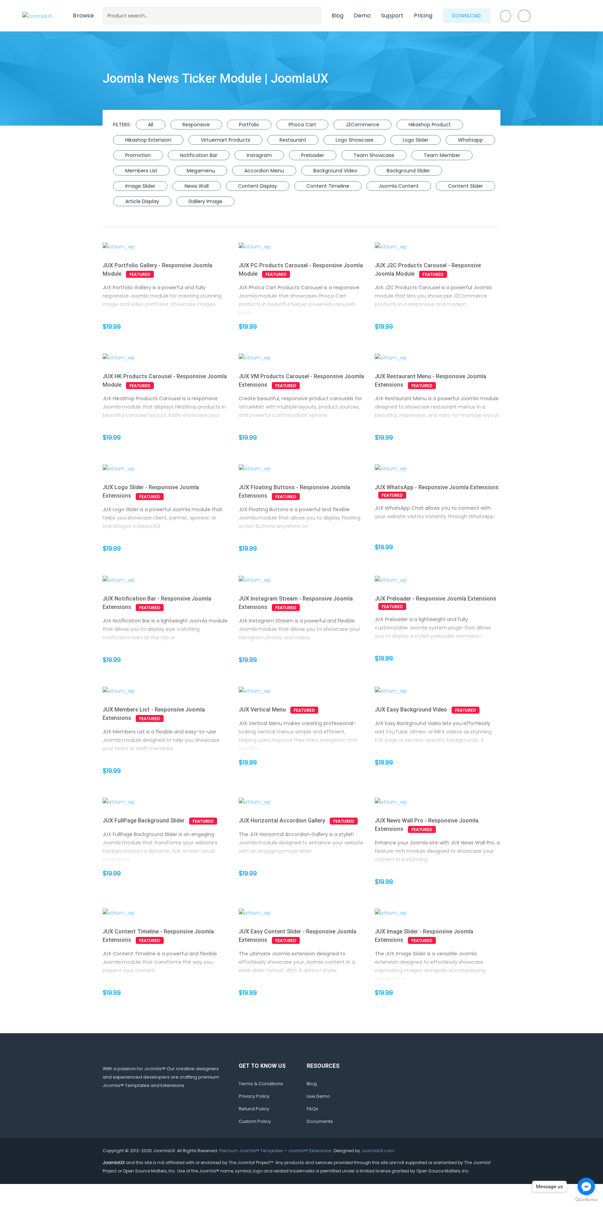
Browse (83, 16)
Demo (362, 16)
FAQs (312, 1108)
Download (466, 15)
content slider (465, 185)
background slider (408, 170)
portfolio (249, 124)
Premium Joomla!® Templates (251, 1151)
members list (141, 170)
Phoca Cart (302, 124)
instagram (259, 155)
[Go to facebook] (586, 1186)
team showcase (373, 155)
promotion (138, 155)
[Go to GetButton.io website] (586, 1200)
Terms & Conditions (261, 1083)
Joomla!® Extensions (310, 1151)
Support (392, 16)
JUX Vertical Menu (262, 709)
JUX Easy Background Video (411, 709)
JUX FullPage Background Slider (144, 820)
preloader (312, 155)
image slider (140, 185)
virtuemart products (225, 139)
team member (442, 155)
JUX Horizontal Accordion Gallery (282, 820)
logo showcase (354, 139)
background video (335, 170)
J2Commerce (362, 124)
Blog (337, 16)
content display (257, 185)
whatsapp (470, 139)
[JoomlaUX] (37, 15)
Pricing (423, 16)
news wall (197, 185)
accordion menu (264, 170)
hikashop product (430, 124)
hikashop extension (148, 139)
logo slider (416, 139)
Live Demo (318, 1096)
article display (142, 201)
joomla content (399, 185)
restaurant (293, 139)
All (150, 124)
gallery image (205, 201)
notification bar (198, 155)
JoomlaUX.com (377, 1151)
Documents (320, 1121)
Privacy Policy (254, 1096)
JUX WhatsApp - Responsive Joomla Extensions (437, 487)
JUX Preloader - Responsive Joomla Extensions (435, 598)
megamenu (201, 170)
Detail (178, 247)
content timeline (327, 185)
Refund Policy (254, 1108)
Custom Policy (255, 1121)
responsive (196, 124)
